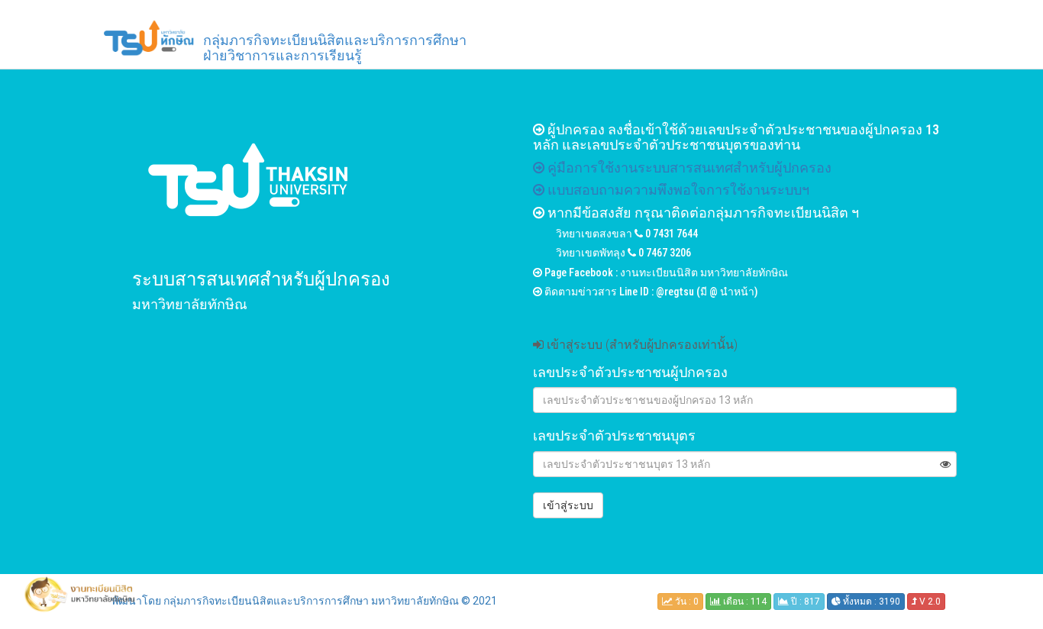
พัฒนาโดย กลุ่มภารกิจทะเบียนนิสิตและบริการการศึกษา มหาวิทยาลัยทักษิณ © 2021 (304, 601)
